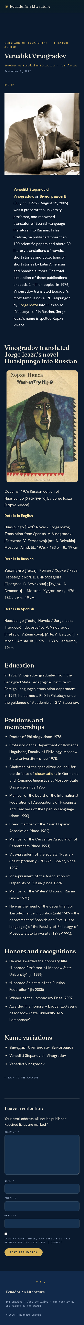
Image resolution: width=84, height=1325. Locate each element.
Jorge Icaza (28, 304)
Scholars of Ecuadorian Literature (30, 65)
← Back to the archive (21, 1077)
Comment (11, 1132)
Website (10, 1215)
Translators (68, 65)
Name (9, 1181)
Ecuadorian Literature (30, 6)
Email (10, 1198)
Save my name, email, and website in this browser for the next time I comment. (37, 1240)
